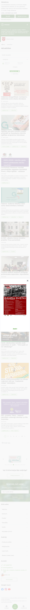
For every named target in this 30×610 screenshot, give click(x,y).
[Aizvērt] (27, 280)
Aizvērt (15, 328)
